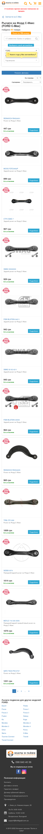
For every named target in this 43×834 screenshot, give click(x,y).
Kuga (25, 719)
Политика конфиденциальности (16, 796)
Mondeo (5, 723)
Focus (4, 709)
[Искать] (36, 39)
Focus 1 (26, 709)
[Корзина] (35, 3)
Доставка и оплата (11, 785)
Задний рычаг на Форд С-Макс (15, 169)
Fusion (4, 716)
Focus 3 (26, 712)
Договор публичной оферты (14, 792)
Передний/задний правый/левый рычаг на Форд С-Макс (19, 623)
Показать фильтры (21, 73)
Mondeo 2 (27, 723)
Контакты (7, 782)
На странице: (29, 78)
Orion (4, 730)
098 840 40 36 (23, 762)
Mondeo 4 (27, 726)
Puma (25, 730)
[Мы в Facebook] (18, 771)
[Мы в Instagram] (24, 771)
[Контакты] (30, 3)
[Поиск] (25, 3)
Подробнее (33, 130)
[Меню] (39, 3)
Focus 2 (5, 712)
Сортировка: (16, 82)
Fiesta (25, 706)
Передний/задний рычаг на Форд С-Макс (19, 571)
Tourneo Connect (8, 736)
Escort (4, 706)
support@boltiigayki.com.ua (18, 820)
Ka (3, 719)
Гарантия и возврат (11, 789)
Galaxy (25, 716)
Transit (25, 736)
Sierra (4, 733)
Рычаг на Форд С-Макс (12, 119)
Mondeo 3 (5, 726)
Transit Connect (7, 740)
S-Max (25, 733)
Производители (10, 799)
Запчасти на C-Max (13, 16)
